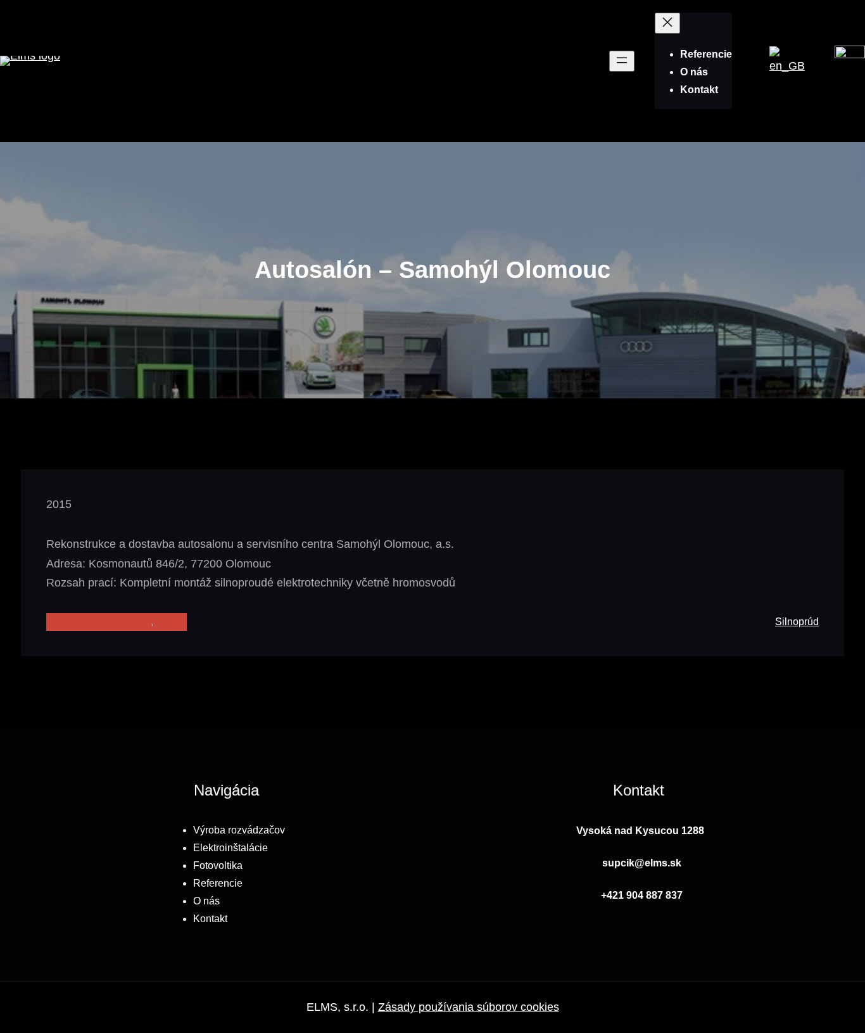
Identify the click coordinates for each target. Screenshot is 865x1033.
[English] (787, 66)
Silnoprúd (797, 621)
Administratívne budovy (98, 621)
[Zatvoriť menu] (667, 23)
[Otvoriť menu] (622, 61)
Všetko (171, 621)
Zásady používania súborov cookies (468, 1007)
